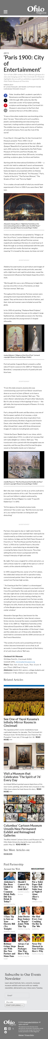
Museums (8, 854)
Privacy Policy (29, 1035)
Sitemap (21, 1035)
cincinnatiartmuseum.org (25, 662)
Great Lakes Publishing (31, 1022)
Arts (6, 53)
